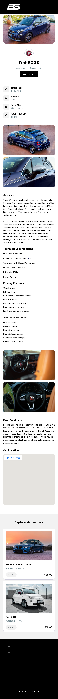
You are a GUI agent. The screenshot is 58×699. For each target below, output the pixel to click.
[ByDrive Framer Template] (13, 7)
